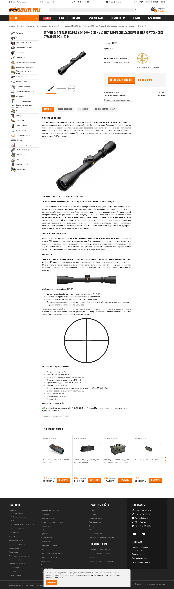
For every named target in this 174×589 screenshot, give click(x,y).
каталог (14, 18)
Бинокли (12, 536)
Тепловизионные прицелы (24, 525)
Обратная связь (95, 530)
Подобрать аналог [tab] (121, 80)
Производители (95, 522)
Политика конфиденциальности (101, 538)
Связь (43, 565)
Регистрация (22, 2)
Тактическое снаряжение (19, 556)
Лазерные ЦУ (18, 529)
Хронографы (46, 541)
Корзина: (161, 9)
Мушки (16, 533)
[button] (165, 458)
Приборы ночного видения (19, 564)
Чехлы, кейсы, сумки (49, 557)
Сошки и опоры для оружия (52, 522)
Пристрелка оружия (49, 545)
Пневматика (13, 552)
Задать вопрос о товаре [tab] (117, 62)
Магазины (45, 514)
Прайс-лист (93, 557)
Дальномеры (14, 548)
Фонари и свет (14, 571)
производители (118, 18)
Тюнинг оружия (15, 575)
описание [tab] (48, 109)
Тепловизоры (14, 568)
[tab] (118, 100)
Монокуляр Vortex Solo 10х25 (147, 460)
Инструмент (45, 561)
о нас (61, 18)
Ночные (16, 521)
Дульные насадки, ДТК (50, 510)
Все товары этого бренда (149, 67)
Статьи (91, 510)
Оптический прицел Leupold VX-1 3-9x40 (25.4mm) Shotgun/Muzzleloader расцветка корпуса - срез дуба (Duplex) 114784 (100, 26)
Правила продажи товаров (99, 549)
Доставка (92, 514)
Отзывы (92, 526)
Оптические (42, 26)
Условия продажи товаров (99, 553)
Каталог (20, 26)
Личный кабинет (95, 534)
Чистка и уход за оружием (51, 553)
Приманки (45, 534)
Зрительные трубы (16, 540)
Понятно (51, 582)
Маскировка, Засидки (17, 560)
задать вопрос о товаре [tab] (105, 109)
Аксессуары (46, 526)
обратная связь (154, 18)
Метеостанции (46, 538)
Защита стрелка (47, 569)
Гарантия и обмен (96, 518)
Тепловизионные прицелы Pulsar (102, 561)
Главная (12, 26)
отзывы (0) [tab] (83, 109)
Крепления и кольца (17, 544)
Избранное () (48, 2)
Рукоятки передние (49, 518)
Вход (13, 2)
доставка (75, 18)
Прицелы (30, 26)
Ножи (43, 549)
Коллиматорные (19, 517)
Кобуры (44, 530)
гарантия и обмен (95, 18)
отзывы (136, 18)
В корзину (63, 480)
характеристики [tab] (65, 109)
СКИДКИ (47, 18)
